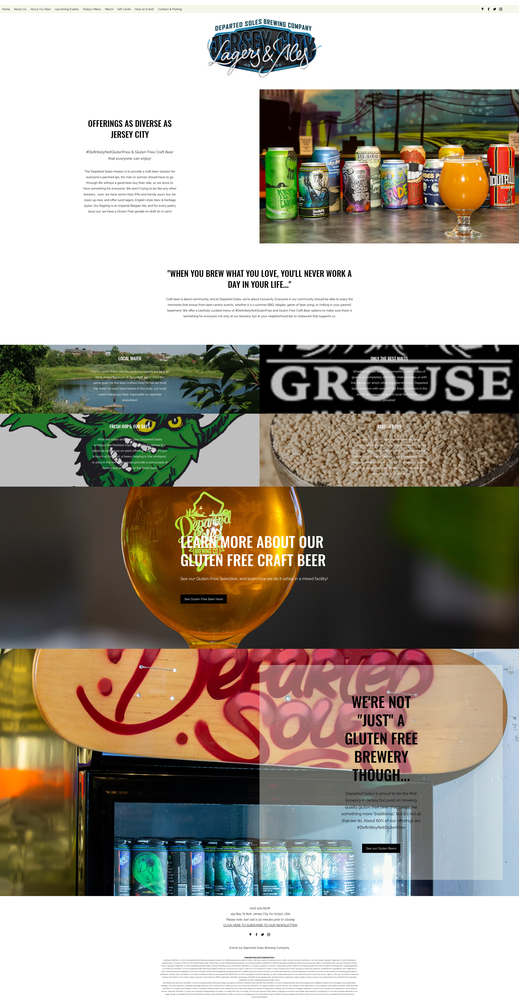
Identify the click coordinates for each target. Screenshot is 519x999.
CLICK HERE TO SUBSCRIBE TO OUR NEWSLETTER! (260, 925)
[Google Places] (482, 9)
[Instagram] (501, 9)
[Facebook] (489, 9)
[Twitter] (495, 9)
